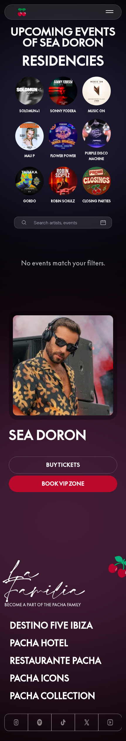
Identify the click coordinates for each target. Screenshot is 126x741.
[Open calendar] (103, 222)
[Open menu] (109, 12)
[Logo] (22, 12)
